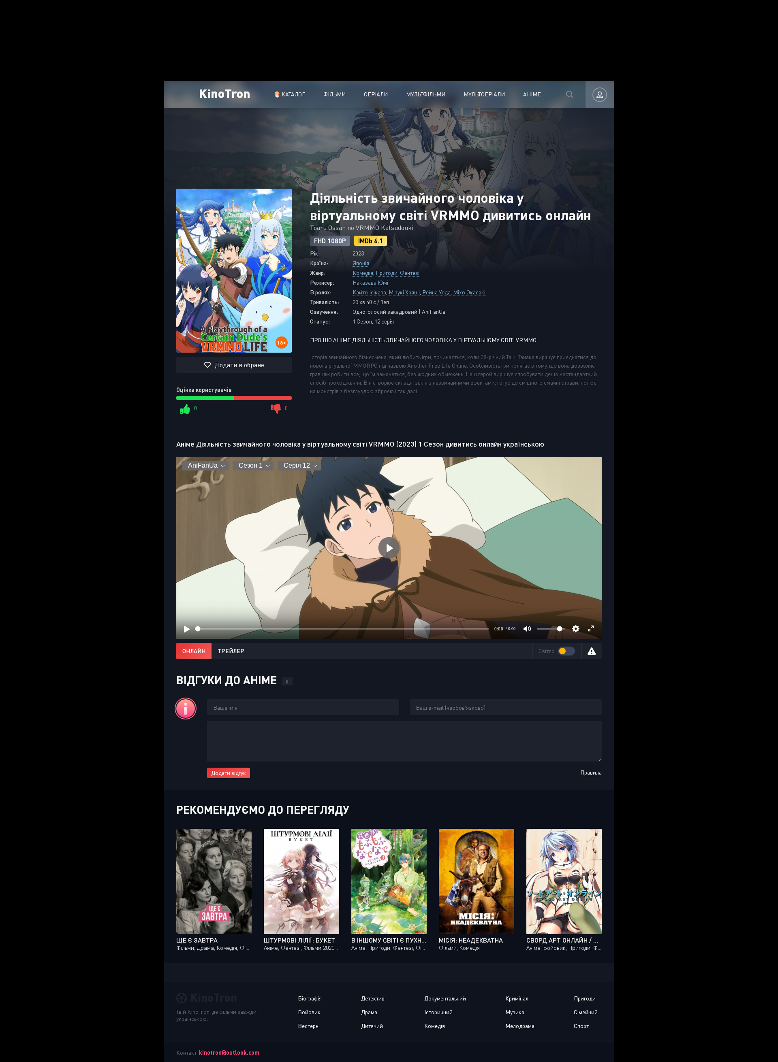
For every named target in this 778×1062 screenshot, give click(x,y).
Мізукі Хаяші (404, 292)
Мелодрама (519, 1025)
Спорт (581, 1025)
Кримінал (516, 998)
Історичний (438, 1012)
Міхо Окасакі (469, 292)
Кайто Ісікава (369, 292)
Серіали (376, 94)
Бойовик (309, 1012)
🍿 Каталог (289, 94)
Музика (514, 1012)
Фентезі (409, 272)
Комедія (363, 272)
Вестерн (308, 1025)
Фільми (334, 94)
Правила (591, 772)
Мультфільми (425, 94)
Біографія (310, 998)
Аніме (532, 94)
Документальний (445, 998)
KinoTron (224, 92)
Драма (369, 1012)
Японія (361, 263)
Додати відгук (228, 772)
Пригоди (387, 272)
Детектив (373, 998)
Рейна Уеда (436, 292)
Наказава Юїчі (370, 282)
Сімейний (586, 1012)
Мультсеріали (484, 94)
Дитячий (372, 1025)
